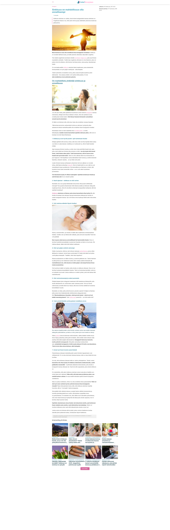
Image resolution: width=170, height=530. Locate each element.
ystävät (58, 335)
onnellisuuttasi (79, 130)
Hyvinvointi (72, 437)
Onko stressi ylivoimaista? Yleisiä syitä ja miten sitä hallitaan (75, 440)
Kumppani (54, 6)
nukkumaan (72, 297)
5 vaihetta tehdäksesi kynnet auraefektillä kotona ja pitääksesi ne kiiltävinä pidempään (92, 463)
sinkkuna (65, 67)
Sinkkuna (54, 193)
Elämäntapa (55, 437)
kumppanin (89, 112)
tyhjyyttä (70, 165)
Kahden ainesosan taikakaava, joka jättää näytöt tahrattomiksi (109, 463)
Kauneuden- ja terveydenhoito (93, 437)
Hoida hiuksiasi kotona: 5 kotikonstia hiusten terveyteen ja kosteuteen (92, 440)
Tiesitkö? (104, 437)
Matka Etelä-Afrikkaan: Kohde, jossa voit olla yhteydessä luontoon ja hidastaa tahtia (59, 440)
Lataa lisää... (85, 468)
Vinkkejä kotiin (106, 459)
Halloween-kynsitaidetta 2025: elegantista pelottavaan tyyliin (77, 463)
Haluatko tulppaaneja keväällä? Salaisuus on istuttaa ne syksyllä (59, 463)
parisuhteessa (83, 251)
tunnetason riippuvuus (81, 58)
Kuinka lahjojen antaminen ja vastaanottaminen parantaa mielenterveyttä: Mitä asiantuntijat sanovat (109, 440)
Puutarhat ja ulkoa (57, 459)
